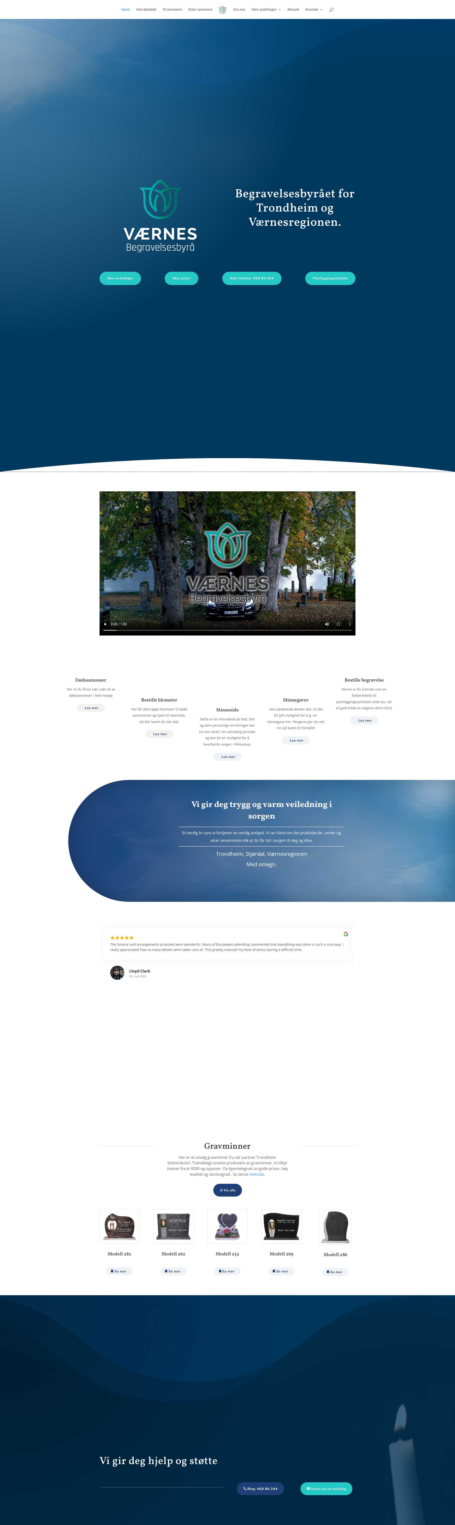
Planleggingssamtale (330, 278)
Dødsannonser (90, 680)
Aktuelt (293, 10)
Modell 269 (281, 1254)
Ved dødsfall (146, 10)
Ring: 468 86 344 (262, 1489)
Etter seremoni (200, 10)
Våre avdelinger (264, 10)
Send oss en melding (328, 1489)
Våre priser (181, 278)
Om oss (239, 10)
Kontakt (311, 10)
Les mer (92, 708)
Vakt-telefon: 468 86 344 (252, 278)
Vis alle (230, 1190)
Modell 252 (227, 1254)
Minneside (227, 710)
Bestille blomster (159, 700)
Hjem (125, 10)
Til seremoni (172, 10)
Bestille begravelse (364, 680)
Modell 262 (173, 1254)
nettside (256, 1174)
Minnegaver (296, 700)
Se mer (120, 1271)
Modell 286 (335, 1255)
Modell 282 (119, 1254)
